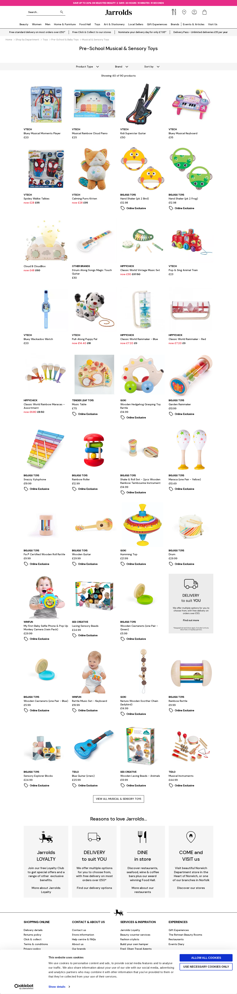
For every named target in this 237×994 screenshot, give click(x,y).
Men (47, 24)
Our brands (79, 948)
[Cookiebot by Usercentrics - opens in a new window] (24, 987)
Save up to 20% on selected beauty (94, 2)
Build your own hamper (134, 944)
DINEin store (142, 855)
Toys (97, 24)
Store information (83, 934)
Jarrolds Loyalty (130, 930)
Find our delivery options (94, 888)
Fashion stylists (129, 939)
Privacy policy (32, 948)
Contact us (79, 930)
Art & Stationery (114, 24)
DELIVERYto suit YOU (94, 855)
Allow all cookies (206, 957)
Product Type (84, 66)
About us (78, 944)
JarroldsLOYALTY (46, 855)
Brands (175, 24)
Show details (57, 986)
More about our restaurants (143, 890)
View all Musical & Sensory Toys (118, 798)
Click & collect (32, 939)
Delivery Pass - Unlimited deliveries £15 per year (200, 32)
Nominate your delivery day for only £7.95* (142, 32)
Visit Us (212, 24)
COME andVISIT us (191, 855)
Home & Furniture (65, 24)
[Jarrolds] (118, 12)
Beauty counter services (135, 934)
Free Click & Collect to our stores (91, 32)
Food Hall (85, 24)
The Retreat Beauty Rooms (185, 934)
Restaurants (176, 939)
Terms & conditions (36, 944)
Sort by (148, 66)
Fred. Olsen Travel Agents (136, 948)
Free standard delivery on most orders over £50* (37, 32)
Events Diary (176, 944)
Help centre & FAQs (84, 939)
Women (36, 24)
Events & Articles (193, 24)
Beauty (24, 24)
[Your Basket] (204, 12)
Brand (118, 66)
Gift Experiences (157, 24)
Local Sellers (135, 24)
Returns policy (32, 934)
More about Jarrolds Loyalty (46, 890)
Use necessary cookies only (206, 966)
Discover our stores (191, 888)
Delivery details (33, 930)
